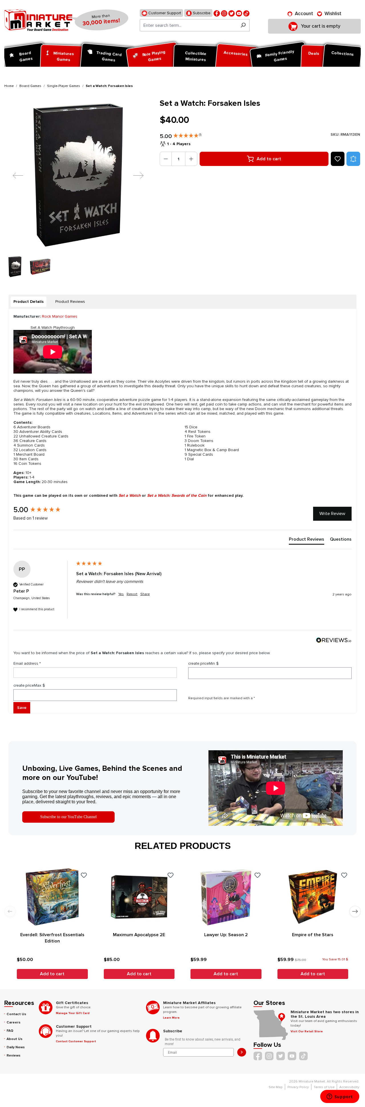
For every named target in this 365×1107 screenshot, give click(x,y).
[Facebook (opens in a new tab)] (217, 13)
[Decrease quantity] (166, 159)
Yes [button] (121, 594)
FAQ (10, 1031)
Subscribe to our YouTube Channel (68, 817)
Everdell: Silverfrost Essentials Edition (52, 938)
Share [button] (145, 594)
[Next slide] (355, 911)
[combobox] (188, 25)
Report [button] (132, 594)
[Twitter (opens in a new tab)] (231, 13)
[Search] (243, 25)
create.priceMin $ (203, 663)
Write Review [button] (332, 513)
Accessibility (349, 1087)
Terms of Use (324, 1087)
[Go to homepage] (38, 20)
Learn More (171, 1017)
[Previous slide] (10, 911)
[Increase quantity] (191, 159)
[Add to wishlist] (337, 159)
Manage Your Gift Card (73, 1013)
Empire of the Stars (312, 935)
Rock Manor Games (59, 316)
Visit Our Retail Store (307, 1031)
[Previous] (13, 175)
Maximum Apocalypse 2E (139, 935)
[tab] (28, 302)
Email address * (27, 663)
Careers (14, 1022)
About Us (15, 1039)
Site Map (276, 1087)
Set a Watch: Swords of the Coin (176, 495)
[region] (78, 187)
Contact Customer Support (76, 1041)
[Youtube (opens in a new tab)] (239, 13)
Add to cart (269, 159)
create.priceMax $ (29, 685)
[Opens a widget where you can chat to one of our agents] (339, 1097)
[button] (187, 134)
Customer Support (164, 13)
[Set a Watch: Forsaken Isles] (78, 175)
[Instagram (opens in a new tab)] (224, 13)
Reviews (14, 1055)
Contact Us (16, 1014)
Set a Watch (130, 495)
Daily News (16, 1047)
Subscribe (201, 13)
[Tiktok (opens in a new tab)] (246, 13)
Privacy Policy (298, 1087)
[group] (43, 510)
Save (22, 707)
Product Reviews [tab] (70, 301)
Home (9, 86)
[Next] (134, 175)
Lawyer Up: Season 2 (226, 935)
